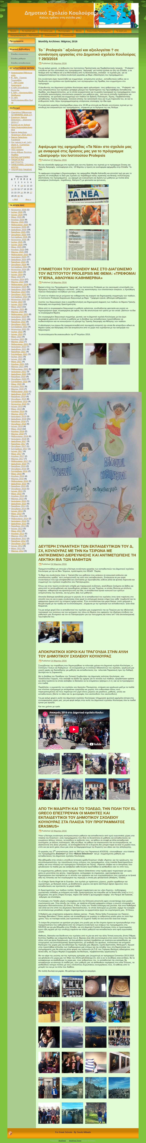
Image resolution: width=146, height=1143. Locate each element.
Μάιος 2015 (16, 494)
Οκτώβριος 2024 (18, 264)
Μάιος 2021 (16, 361)
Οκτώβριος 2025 (18, 234)
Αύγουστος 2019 (18, 404)
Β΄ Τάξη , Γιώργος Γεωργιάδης (19, 78)
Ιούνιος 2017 (17, 451)
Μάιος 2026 (16, 217)
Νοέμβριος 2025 (18, 232)
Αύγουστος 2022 (18, 329)
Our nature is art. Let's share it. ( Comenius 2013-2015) (21, 144)
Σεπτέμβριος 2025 (19, 237)
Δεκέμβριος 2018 (18, 419)
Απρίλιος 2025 (17, 249)
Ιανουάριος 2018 (18, 439)
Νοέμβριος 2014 (18, 506)
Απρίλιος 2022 (17, 339)
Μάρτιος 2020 (17, 389)
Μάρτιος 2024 (17, 282)
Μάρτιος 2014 (17, 516)
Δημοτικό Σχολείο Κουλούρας (61, 13)
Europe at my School (20, 125)
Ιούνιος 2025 (17, 244)
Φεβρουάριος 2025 (19, 254)
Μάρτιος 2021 (17, 366)
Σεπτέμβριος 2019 (19, 401)
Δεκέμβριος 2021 (18, 349)
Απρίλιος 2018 (17, 431)
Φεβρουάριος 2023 (19, 314)
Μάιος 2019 (16, 409)
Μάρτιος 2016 (17, 479)
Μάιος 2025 (16, 247)
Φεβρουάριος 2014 (19, 518)
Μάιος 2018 (16, 429)
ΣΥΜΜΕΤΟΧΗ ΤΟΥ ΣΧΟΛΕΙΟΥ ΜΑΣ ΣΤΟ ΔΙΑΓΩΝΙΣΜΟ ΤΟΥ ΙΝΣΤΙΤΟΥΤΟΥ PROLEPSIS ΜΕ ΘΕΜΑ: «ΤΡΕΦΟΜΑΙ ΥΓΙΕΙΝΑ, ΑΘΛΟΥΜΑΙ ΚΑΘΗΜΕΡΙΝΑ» (87, 273)
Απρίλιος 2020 (17, 386)
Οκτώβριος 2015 (18, 489)
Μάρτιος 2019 (17, 414)
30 (18, 196)
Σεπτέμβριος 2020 (19, 381)
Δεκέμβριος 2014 (18, 503)
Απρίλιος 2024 (17, 279)
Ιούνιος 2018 (17, 426)
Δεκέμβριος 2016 (18, 464)
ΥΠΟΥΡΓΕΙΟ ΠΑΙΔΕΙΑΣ (21, 169)
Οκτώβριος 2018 (18, 424)
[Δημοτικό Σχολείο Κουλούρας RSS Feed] (10, 1133)
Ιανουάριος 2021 (18, 371)
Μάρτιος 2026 (17, 222)
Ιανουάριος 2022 (18, 346)
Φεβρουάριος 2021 (19, 369)
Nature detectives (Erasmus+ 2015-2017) (21, 133)
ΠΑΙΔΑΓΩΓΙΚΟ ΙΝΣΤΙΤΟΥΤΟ (17, 160)
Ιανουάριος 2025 (18, 257)
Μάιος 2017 (16, 454)
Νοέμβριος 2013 (18, 526)
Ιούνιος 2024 (17, 274)
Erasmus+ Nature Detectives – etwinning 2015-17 (21, 119)
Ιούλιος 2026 (17, 212)
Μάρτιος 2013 (17, 536)
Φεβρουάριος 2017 (19, 461)
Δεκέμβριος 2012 (18, 538)
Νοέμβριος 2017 (18, 444)
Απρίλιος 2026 (17, 219)
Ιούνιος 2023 (17, 304)
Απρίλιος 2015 (17, 496)
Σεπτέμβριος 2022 (19, 327)
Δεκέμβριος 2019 (18, 394)
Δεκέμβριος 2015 (18, 484)
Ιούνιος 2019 (17, 406)
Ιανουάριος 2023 (18, 317)
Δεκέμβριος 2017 (18, 441)
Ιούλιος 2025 (17, 242)
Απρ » (28, 199)
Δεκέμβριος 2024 (18, 259)
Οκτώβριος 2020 (18, 379)
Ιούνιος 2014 (17, 511)
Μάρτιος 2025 (17, 252)
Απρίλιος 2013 (17, 533)
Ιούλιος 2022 (17, 332)
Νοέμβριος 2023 (18, 292)
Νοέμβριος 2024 (18, 262)
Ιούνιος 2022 (17, 334)
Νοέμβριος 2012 (18, 541)
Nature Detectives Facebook (19, 138)
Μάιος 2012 (16, 548)
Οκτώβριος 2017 (18, 446)
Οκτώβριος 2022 (18, 324)
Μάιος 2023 (16, 307)
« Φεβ (15, 199)
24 (22, 192)
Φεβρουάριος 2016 (19, 481)
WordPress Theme (75, 1140)
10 (22, 186)
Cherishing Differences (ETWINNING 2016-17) (21, 113)
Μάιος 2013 (16, 531)
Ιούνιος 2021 (17, 359)
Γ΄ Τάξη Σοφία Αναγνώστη (17, 83)
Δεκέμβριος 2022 (18, 319)
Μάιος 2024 (16, 277)
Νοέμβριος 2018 (18, 421)
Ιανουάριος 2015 (18, 501)
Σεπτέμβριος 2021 (19, 354)
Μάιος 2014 (16, 513)
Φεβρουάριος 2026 (19, 224)
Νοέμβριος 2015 (18, 486)
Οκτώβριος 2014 (18, 508)
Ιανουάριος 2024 (18, 287)
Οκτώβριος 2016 (18, 469)
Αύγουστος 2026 (18, 210)
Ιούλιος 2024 (17, 272)
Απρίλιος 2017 (17, 456)
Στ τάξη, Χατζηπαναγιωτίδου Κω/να (22, 100)
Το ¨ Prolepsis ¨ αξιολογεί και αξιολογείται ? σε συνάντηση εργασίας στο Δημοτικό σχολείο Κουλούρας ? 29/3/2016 (87, 54)
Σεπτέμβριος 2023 (19, 297)
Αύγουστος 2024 (18, 269)
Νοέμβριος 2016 (18, 466)
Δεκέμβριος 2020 (18, 374)
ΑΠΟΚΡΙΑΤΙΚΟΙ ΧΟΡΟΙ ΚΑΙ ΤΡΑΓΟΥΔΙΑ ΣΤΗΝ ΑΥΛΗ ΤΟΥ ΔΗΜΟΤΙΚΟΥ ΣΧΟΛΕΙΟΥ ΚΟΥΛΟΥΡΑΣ (83, 654)
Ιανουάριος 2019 (18, 416)
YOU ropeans (17, 149)
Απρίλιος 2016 (17, 476)
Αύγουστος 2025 (18, 239)
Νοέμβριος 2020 (18, 376)
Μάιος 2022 (16, 336)
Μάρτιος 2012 (17, 551)
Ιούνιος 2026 (17, 215)
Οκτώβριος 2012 (18, 543)
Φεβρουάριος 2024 (19, 284)
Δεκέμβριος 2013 (18, 523)
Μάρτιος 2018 (17, 434)
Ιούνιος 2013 (17, 528)
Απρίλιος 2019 (17, 411)
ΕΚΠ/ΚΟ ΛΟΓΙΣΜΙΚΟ (20, 157)
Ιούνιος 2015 (17, 491)
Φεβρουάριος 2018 (19, 436)
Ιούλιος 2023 (17, 302)
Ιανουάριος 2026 (18, 227)
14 (12, 189)
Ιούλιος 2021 (17, 356)
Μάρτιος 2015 (17, 498)
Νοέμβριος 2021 (18, 351)
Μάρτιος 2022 (17, 341)
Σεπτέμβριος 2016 (19, 471)
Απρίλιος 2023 (17, 309)
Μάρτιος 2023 (17, 312)
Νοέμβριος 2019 (18, 396)
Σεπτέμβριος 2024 (19, 267)
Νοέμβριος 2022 (18, 322)
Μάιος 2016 (16, 474)
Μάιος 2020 (16, 384)
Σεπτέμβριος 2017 (19, 449)
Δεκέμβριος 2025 (18, 229)
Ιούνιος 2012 (17, 546)
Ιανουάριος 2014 (18, 521)
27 (31, 192)
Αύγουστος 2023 (18, 299)
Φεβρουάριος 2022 (19, 344)
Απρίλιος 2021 (17, 364)
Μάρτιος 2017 (17, 459)
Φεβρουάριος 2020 (19, 391)
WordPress (62, 1140)
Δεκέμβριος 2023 (18, 289)
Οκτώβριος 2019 (18, 399)
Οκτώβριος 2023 (18, 294)
